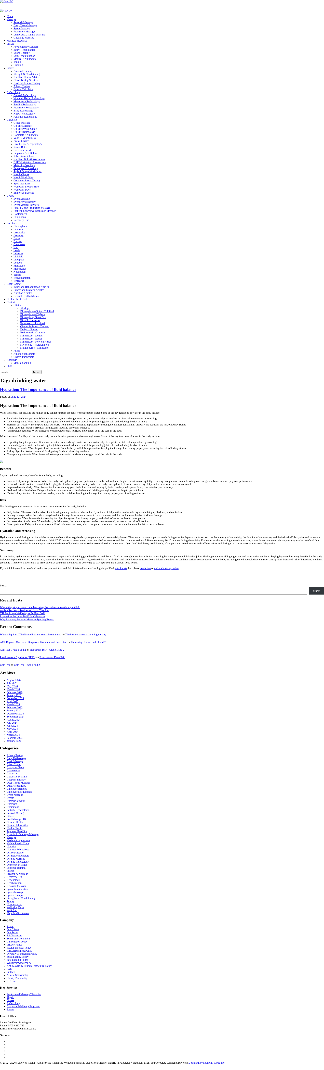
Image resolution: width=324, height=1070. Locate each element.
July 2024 (12, 722)
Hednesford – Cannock (32, 332)
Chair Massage (15, 761)
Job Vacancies (14, 935)
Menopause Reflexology (27, 101)
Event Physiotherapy (25, 201)
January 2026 (14, 695)
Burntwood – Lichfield (32, 323)
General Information (17, 825)
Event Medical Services (26, 204)
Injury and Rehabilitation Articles (31, 286)
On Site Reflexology (24, 131)
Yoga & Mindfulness (25, 137)
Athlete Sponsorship (24, 353)
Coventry (18, 235)
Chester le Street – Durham (34, 326)
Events (10, 195)
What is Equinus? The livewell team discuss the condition (30, 634)
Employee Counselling (26, 168)
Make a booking (22, 362)
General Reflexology (25, 95)
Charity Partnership (24, 356)
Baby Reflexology (23, 110)
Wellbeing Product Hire (26, 186)
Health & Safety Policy (19, 947)
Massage (11, 19)
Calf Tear (5, 664)
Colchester (19, 232)
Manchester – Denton (31, 335)
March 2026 (13, 689)
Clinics (17, 305)
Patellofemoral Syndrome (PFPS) (17, 657)
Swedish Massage (23, 22)
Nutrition (11, 846)
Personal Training (23, 71)
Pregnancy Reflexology (26, 107)
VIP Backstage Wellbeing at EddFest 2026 (22, 613)
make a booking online (166, 568)
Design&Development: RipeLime (206, 1062)
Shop (9, 365)
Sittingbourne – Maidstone (34, 347)
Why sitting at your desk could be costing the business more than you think (40, 607)
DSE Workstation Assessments (30, 162)
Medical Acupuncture (25, 58)
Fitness (10, 68)
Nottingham (20, 271)
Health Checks (21, 174)
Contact (11, 302)
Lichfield (18, 256)
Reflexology (13, 92)
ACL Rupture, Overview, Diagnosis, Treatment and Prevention (33, 642)
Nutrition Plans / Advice (26, 77)
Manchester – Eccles (31, 338)
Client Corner (14, 283)
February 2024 (14, 737)
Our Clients (13, 929)
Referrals (11, 981)
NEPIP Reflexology (24, 113)
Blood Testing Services (26, 80)
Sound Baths (20, 147)
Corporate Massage (17, 776)
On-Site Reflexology (18, 861)
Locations (12, 223)
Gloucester (19, 244)
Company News (15, 767)
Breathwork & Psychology (28, 144)
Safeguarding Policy (17, 959)
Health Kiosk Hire (23, 177)
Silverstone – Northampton (34, 344)
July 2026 (12, 683)
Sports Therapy (22, 52)
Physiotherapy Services (26, 46)
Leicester (18, 253)
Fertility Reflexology (25, 104)
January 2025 (14, 710)
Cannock (18, 229)
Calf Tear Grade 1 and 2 (13, 649)
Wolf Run (12, 910)
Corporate (12, 119)
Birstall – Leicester (30, 320)
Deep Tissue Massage (25, 25)
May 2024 (12, 728)
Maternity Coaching (24, 165)
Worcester (19, 280)
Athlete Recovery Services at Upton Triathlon (24, 610)
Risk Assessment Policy (19, 950)
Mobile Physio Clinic (18, 843)
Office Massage (22, 122)
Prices (17, 350)
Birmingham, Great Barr (33, 317)
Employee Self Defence (26, 153)
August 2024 (14, 719)
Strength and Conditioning (21, 898)
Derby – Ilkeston (29, 329)
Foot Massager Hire (17, 819)
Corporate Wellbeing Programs (23, 1006)
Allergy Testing (22, 86)
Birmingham (20, 226)
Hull (16, 247)
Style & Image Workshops (28, 171)
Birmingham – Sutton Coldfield (37, 311)
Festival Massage (16, 813)
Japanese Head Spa (17, 40)
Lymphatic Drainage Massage (29, 34)
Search (3, 585)
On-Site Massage (16, 858)
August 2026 (14, 680)
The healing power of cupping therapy (85, 634)
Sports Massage (22, 28)
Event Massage (22, 198)
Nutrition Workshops (18, 849)
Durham (18, 241)
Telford (17, 274)
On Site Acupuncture (18, 855)
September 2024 (15, 716)
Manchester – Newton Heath (35, 341)
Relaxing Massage (16, 886)
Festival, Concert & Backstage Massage (35, 210)
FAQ (9, 968)
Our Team (12, 932)
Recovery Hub (21, 220)
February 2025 (14, 707)
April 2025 (12, 701)
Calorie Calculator (23, 89)
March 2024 (13, 734)
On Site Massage (23, 125)
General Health (15, 822)
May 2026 (12, 686)
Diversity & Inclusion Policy (22, 953)
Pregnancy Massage (24, 31)
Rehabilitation (14, 883)
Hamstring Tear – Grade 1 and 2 (88, 642)
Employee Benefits (24, 192)
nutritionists (121, 568)
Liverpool (19, 259)
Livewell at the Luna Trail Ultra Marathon (22, 616)
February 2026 (14, 692)
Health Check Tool (17, 299)
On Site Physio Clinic (25, 128)
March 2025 (13, 704)
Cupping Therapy (16, 779)
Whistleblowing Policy (19, 962)
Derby (17, 238)
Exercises (12, 803)
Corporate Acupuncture (26, 134)
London (18, 262)
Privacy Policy (14, 944)
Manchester (20, 268)
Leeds (17, 250)
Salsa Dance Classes (24, 156)
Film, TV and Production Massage (32, 207)
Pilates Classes (21, 141)
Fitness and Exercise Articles (29, 289)
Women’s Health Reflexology (29, 98)
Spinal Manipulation (24, 55)
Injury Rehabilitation (24, 49)
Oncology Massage (24, 37)
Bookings (12, 359)
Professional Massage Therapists (24, 994)
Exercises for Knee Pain (52, 657)
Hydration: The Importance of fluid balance (38, 389)
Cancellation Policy (17, 941)
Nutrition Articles (23, 293)
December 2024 (15, 713)
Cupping (18, 65)
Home (10, 16)
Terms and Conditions (18, 938)
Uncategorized (14, 904)
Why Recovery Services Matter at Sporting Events (27, 619)
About (10, 926)
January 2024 (14, 740)
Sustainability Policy (18, 956)
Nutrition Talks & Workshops (29, 159)
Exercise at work (22, 150)
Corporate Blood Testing (27, 180)
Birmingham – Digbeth (32, 314)
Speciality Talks (22, 183)
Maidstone (19, 265)
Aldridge (25, 308)
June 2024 (12, 725)
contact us (145, 568)
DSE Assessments (16, 785)
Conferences (20, 213)
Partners (11, 972)
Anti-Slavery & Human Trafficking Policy (29, 965)
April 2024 (12, 731)
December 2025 (15, 698)
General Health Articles (26, 296)
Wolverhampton (22, 277)
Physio (10, 43)
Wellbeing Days (22, 189)
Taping (17, 61)
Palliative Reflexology (25, 116)
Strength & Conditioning (27, 74)
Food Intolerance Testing (27, 83)
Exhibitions (20, 217)
